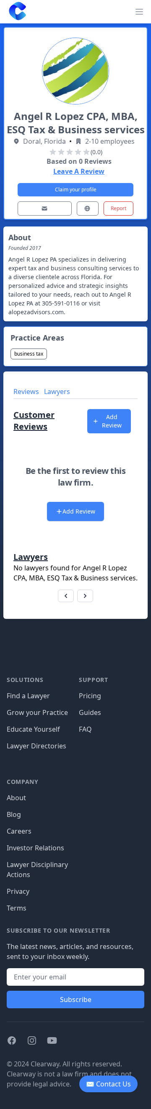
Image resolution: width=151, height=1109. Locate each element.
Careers (19, 831)
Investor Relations (35, 847)
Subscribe (75, 999)
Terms (16, 908)
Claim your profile (75, 189)
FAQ (85, 729)
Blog (14, 814)
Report (118, 208)
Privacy (18, 891)
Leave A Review (78, 171)
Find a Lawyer (28, 695)
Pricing (90, 695)
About (16, 797)
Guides (90, 712)
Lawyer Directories (36, 745)
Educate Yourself (33, 729)
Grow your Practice (37, 712)
